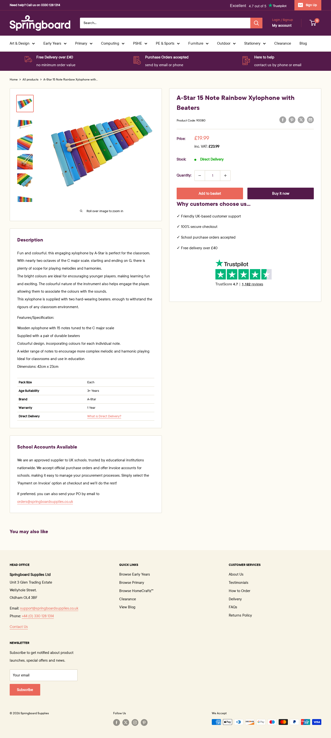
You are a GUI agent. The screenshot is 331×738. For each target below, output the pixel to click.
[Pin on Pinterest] (292, 120)
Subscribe (25, 690)
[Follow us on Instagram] (135, 722)
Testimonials (238, 582)
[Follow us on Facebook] (116, 722)
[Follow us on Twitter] (125, 722)
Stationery (252, 43)
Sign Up (311, 5)
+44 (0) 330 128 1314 (38, 616)
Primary (81, 43)
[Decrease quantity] (200, 175)
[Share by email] (310, 120)
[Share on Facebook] (282, 120)
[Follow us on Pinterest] (144, 722)
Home (14, 79)
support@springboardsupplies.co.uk (49, 608)
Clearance (282, 43)
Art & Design (20, 43)
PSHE (137, 43)
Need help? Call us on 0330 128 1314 (35, 5)
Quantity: (184, 175)
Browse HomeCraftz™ (136, 591)
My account (282, 25)
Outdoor (223, 43)
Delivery (235, 599)
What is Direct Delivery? (104, 416)
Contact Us (19, 627)
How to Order (239, 591)
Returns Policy (240, 615)
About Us (236, 574)
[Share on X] (301, 120)
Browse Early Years (134, 574)
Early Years (52, 43)
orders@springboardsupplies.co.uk (45, 501)
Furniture (195, 43)
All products (31, 79)
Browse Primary (131, 582)
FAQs (233, 607)
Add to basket (210, 193)
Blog (303, 43)
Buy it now (280, 193)
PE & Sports (165, 43)
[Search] (256, 23)
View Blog (127, 607)
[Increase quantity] (225, 175)
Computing (110, 43)
